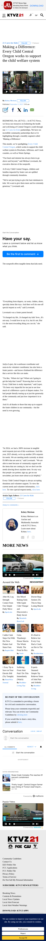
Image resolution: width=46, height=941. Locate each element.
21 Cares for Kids (13, 130)
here (29, 532)
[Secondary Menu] (6, 15)
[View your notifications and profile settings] (40, 746)
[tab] (10, 747)
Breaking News (9, 893)
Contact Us (7, 862)
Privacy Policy (8, 874)
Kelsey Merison (10, 101)
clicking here (22, 715)
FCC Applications (10, 868)
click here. (36, 490)
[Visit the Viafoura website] (38, 796)
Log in (33, 731)
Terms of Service (9, 877)
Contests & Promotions (12, 896)
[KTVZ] (16, 15)
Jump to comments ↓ (11, 505)
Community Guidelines (12, 859)
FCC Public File (9, 871)
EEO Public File (9, 865)
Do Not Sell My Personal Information (18, 880)
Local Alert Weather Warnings (15, 905)
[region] (23, 764)
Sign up (39, 731)
